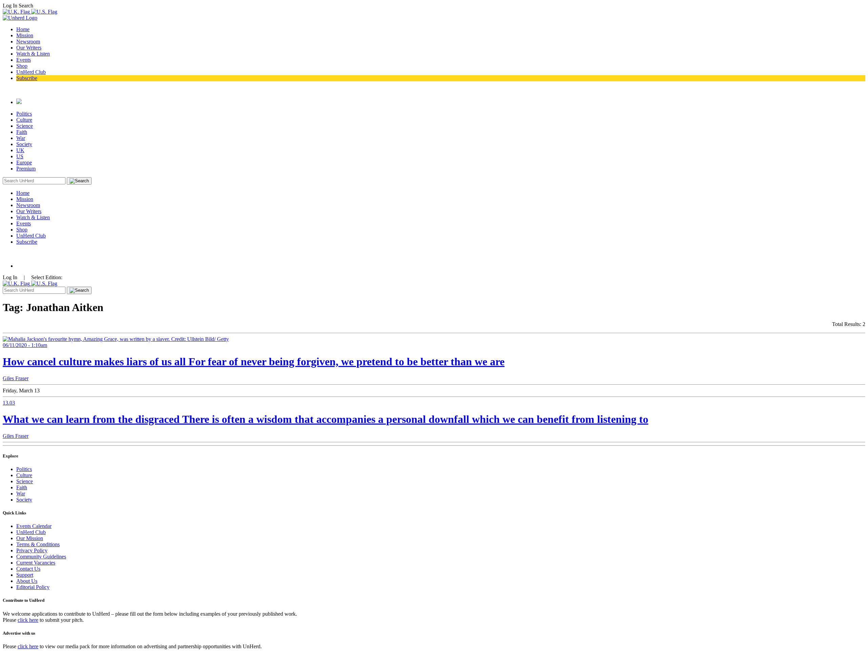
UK (20, 150)
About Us (26, 581)
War (20, 138)
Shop (21, 66)
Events (23, 60)
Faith (21, 132)
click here (28, 620)
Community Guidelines (41, 556)
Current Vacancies (35, 563)
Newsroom (28, 41)
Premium (26, 168)
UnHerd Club (31, 72)
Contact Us (28, 569)
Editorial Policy (33, 587)
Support (24, 575)
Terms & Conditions (38, 544)
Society (24, 144)
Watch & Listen (33, 54)
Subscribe (26, 78)
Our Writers (28, 47)
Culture (24, 120)
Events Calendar (34, 526)
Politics (24, 114)
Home (22, 29)
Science (24, 126)
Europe (24, 162)
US (19, 156)
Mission (24, 35)
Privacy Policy (31, 550)
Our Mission (29, 538)
